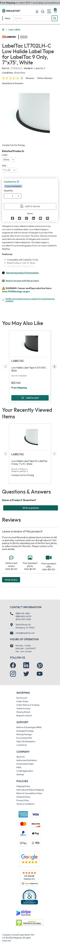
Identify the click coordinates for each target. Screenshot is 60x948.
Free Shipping (19, 387)
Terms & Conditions (25, 804)
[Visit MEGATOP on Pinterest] (40, 665)
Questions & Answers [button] (12, 83)
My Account (21, 698)
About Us (20, 756)
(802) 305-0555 (23, 619)
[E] (40, 218)
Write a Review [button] (44, 78)
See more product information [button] (22, 272)
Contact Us (21, 745)
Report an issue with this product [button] (22, 280)
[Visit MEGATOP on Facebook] (13, 665)
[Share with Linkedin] (33, 218)
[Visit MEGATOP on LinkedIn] (26, 665)
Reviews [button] (30, 78)
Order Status (22, 701)
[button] (18, 181)
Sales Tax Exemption (25, 741)
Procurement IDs (24, 738)
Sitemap (20, 774)
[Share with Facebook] (12, 218)
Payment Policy (23, 797)
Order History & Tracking (27, 705)
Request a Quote (24, 715)
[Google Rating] (29, 858)
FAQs (18, 767)
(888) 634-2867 (23, 613)
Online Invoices (23, 708)
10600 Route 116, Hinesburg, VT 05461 (25, 626)
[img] (27, 37)
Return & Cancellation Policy (29, 793)
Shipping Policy (23, 786)
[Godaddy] (23, 912)
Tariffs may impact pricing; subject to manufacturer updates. (30, 300)
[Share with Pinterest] (26, 218)
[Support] (42, 11)
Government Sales (25, 764)
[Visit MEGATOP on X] (26, 674)
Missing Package (24, 734)
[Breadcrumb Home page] (3, 29)
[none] (6, 18)
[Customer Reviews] (29, 878)
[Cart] (55, 11)
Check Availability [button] (13, 186)
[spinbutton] (12, 196)
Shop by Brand (23, 712)
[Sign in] (37, 11)
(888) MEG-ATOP (23, 616)
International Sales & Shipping (30, 789)
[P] (47, 218)
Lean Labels (14, 29)
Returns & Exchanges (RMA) (29, 727)
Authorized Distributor (26, 760)
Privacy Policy (22, 800)
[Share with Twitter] (19, 218)
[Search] (55, 18)
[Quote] (49, 11)
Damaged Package (25, 731)
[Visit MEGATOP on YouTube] (40, 674)
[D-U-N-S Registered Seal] (29, 897)
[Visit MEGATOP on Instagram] (13, 674)
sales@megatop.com (25, 633)
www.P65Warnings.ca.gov (16, 291)
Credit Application (24, 771)
